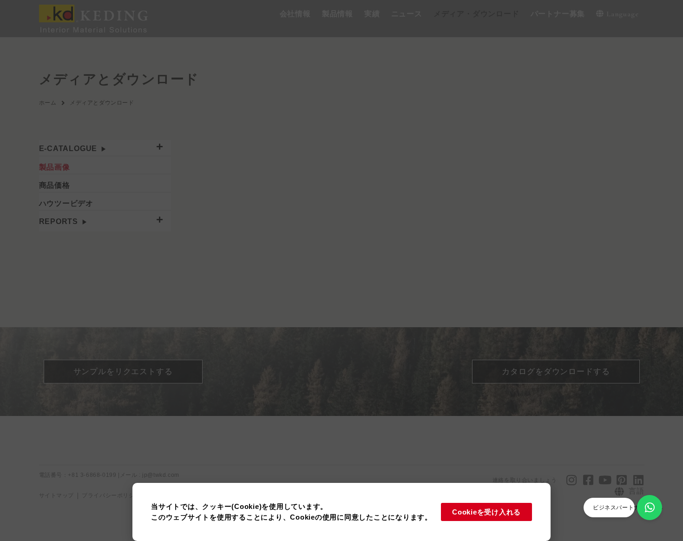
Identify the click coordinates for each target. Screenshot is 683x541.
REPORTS (59, 221)
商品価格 (54, 185)
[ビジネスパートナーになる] (649, 507)
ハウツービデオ (66, 203)
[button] (295, 14)
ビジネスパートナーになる (628, 507)
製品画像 (54, 167)
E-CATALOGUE (68, 148)
